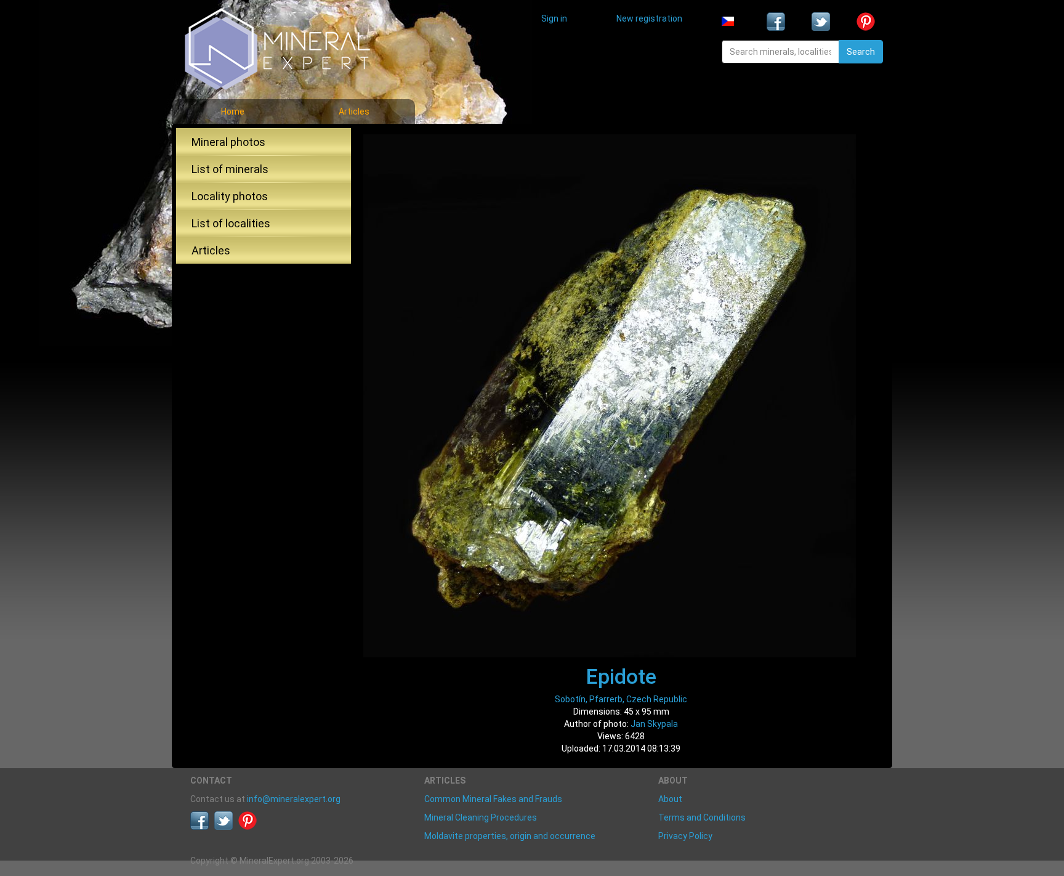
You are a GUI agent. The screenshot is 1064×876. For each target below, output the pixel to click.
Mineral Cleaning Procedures (480, 817)
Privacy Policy (685, 836)
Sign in (554, 18)
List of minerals (229, 169)
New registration (649, 18)
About (670, 799)
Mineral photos (228, 142)
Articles (354, 111)
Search (861, 52)
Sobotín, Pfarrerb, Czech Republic (621, 699)
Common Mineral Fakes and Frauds (493, 799)
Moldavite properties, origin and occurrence (509, 836)
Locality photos (229, 196)
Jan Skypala (654, 724)
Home (232, 111)
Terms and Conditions (702, 817)
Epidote (621, 676)
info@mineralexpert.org (294, 799)
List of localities (230, 223)
